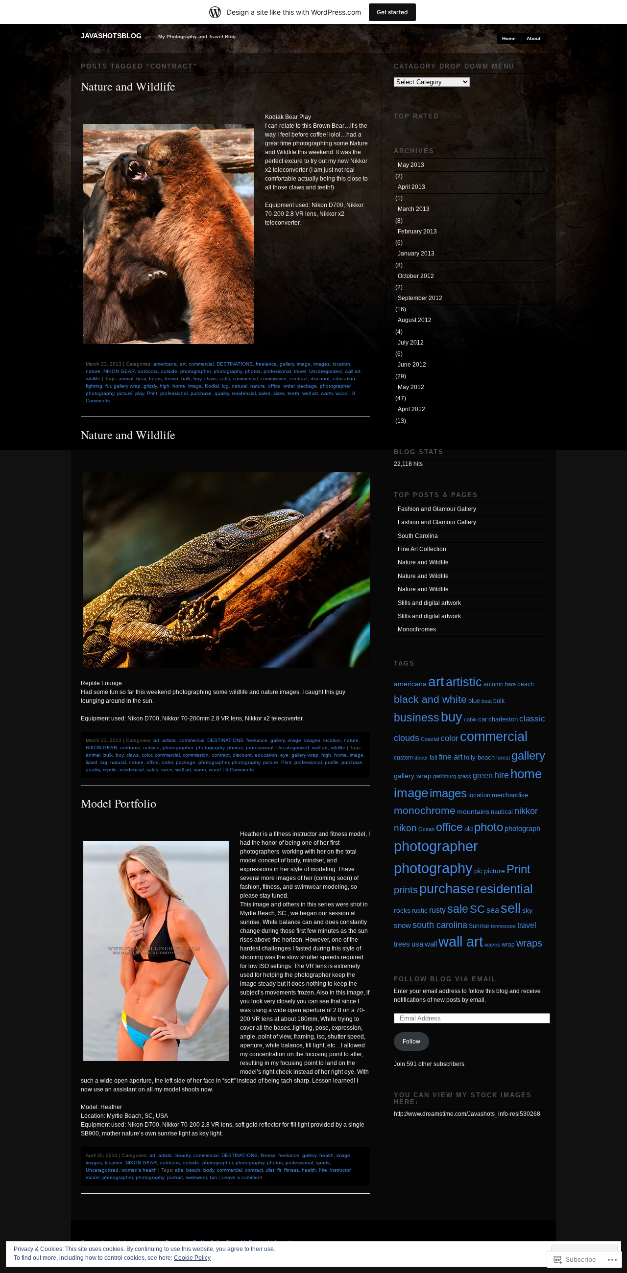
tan (213, 1177)
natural (239, 386)
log (225, 386)
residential (504, 889)
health (326, 1155)
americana (165, 364)
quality (222, 393)
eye (284, 755)
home (178, 386)
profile (331, 762)
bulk (186, 378)
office (274, 386)
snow (402, 925)
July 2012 (411, 342)
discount (320, 378)
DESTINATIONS (235, 364)
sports (323, 1162)
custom (403, 757)
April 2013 (411, 187)
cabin (470, 719)
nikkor (526, 811)
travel (300, 371)
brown (171, 378)
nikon (405, 828)
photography (228, 371)
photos (253, 371)
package (307, 386)
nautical (502, 811)
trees (402, 944)
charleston (503, 719)
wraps (529, 943)
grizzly (150, 386)
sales (264, 393)
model (92, 1177)
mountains (473, 811)
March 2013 (414, 209)
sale (457, 909)
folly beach (479, 757)
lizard (91, 762)
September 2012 (420, 298)
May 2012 (411, 387)
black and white (430, 699)
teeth (293, 393)
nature (93, 371)
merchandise (510, 795)
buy (197, 378)
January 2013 (416, 253)
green (483, 775)
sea (492, 910)
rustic (420, 910)
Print (152, 393)
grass (464, 776)
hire (323, 1170)
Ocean (426, 829)
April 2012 (411, 409)
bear (141, 378)
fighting (94, 386)
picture (124, 393)
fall (433, 757)
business (416, 717)
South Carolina (418, 535)
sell (511, 908)
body (208, 1170)
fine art (450, 757)
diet (270, 1170)
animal (126, 378)
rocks (402, 910)
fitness (268, 1155)
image (304, 364)
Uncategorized (325, 371)
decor (421, 758)
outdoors (148, 371)
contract (298, 378)
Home (509, 38)
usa (417, 944)
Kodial (212, 386)
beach (193, 1170)
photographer (195, 371)
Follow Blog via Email (445, 979)
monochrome (425, 810)
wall (431, 944)
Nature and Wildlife (128, 86)
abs (179, 1170)
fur (108, 386)
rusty (437, 909)
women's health (139, 1170)
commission (274, 378)
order (288, 386)
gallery (287, 364)
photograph (522, 829)
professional (277, 371)
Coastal (430, 739)
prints (406, 889)
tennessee (503, 926)
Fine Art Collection (422, 549)
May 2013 (411, 165)
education (344, 378)
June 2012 (412, 364)
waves (492, 945)
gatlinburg (444, 776)
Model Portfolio (118, 803)
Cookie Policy (192, 1257)
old (468, 829)
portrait (175, 1177)
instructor (340, 1170)
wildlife (93, 378)
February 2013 (417, 231)
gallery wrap (127, 386)
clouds (406, 738)
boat (487, 701)
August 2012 (415, 320)
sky (527, 910)
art (183, 364)
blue (474, 700)
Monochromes (417, 629)
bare (510, 684)
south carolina (439, 925)
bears (155, 378)
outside (169, 371)
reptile (110, 769)
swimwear (196, 1177)
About (533, 38)
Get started (392, 12)
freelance (266, 364)
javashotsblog (111, 36)
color (224, 378)
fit (279, 1170)
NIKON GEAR (119, 371)
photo (488, 827)
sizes (279, 393)
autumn (493, 684)
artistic (169, 740)
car (482, 719)
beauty (183, 1155)
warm (327, 393)
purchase (201, 393)
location (341, 364)
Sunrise (479, 926)
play (139, 393)
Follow (411, 1041)
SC (477, 909)
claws (210, 378)
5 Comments (239, 769)
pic (478, 871)
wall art (353, 371)
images (322, 364)
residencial (244, 393)
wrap (508, 944)
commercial (201, 364)
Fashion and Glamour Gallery (437, 509)
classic (532, 718)
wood (342, 393)
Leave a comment (241, 1177)
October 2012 (416, 276)
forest (503, 758)
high (164, 386)
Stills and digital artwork (429, 603)
